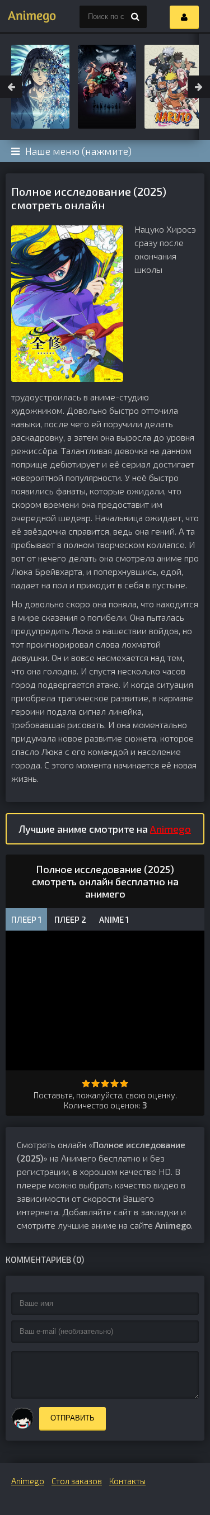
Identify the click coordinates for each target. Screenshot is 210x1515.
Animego (170, 829)
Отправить (72, 1418)
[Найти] (135, 17)
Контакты (127, 1481)
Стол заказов (77, 1481)
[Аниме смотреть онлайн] (28, 17)
